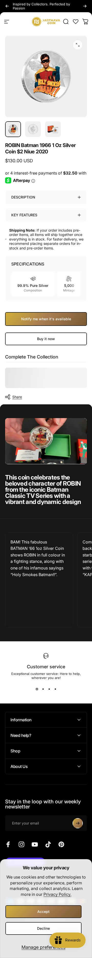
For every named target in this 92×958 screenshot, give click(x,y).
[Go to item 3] (53, 129)
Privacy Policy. (57, 894)
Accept (43, 911)
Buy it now (46, 339)
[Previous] (7, 6)
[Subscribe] (78, 823)
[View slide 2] (43, 689)
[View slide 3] (49, 689)
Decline (43, 928)
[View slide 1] (37, 689)
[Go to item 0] (13, 129)
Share (17, 397)
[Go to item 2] (33, 129)
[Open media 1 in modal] (78, 45)
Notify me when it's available (46, 319)
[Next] (84, 6)
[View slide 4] (55, 689)
